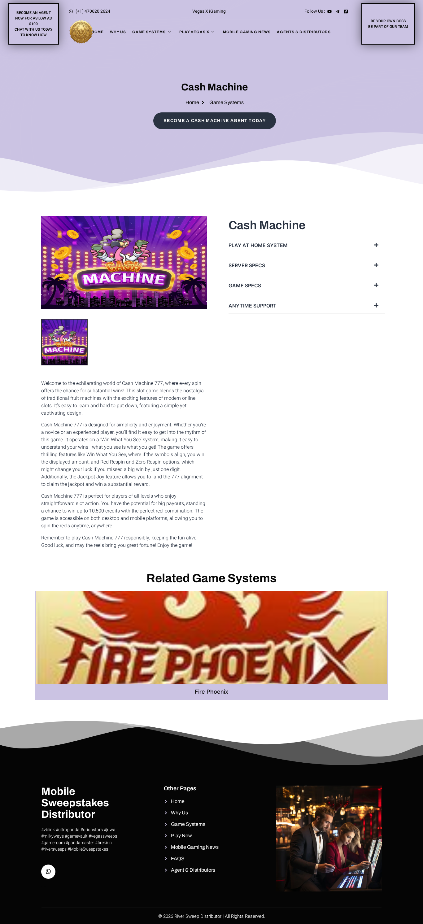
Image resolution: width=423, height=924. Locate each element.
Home (97, 32)
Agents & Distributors (304, 32)
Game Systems (149, 32)
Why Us (118, 32)
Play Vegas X (194, 32)
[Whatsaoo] (48, 872)
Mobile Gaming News (247, 32)
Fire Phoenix (211, 691)
